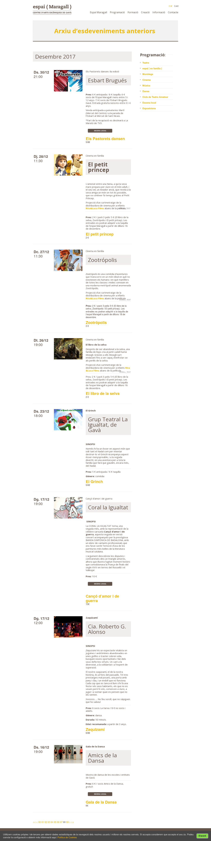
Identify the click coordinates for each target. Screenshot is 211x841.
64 (52, 822)
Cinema (146, 79)
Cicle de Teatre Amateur (155, 97)
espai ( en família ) (152, 68)
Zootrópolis (96, 322)
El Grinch (94, 481)
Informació (158, 12)
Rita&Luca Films (95, 208)
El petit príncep (100, 234)
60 (39, 822)
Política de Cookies (67, 837)
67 (61, 822)
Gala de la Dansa (101, 802)
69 (67, 822)
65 (55, 822)
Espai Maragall (98, 12)
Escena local (149, 102)
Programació (117, 12)
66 (58, 822)
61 (42, 822)
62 (45, 822)
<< (34, 822)
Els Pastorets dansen (105, 138)
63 (49, 822)
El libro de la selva (103, 393)
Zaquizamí (95, 729)
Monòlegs (147, 74)
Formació (133, 12)
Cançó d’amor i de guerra (102, 598)
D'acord (202, 836)
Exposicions (149, 108)
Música (146, 85)
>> (72, 822)
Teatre (145, 62)
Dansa (145, 91)
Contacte (173, 12)
